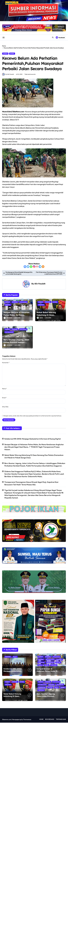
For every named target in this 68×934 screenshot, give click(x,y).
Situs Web (5, 407)
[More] (43, 266)
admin (41, 318)
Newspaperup (16, 719)
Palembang (41, 662)
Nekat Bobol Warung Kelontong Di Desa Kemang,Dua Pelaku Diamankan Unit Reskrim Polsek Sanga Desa (33, 456)
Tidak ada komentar (30, 74)
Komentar (6, 362)
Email (4, 398)
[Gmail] (37, 266)
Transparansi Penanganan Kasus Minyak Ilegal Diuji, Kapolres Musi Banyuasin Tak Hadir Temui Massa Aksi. (31, 483)
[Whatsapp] (31, 266)
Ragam (15, 656)
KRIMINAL (8, 304)
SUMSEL (12, 53)
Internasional (23, 302)
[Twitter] (28, 266)
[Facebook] (25, 266)
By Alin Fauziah (9, 74)
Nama (4, 388)
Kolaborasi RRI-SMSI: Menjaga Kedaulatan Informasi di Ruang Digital (32, 439)
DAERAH (5, 53)
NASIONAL (8, 656)
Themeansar (27, 719)
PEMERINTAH (50, 662)
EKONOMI (14, 302)
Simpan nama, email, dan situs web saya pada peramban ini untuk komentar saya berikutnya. (33, 416)
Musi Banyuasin (9, 332)
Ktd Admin (9, 318)
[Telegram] (40, 266)
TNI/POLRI (41, 304)
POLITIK (58, 662)
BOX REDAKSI (49, 719)
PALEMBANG (60, 684)
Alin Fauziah (39, 283)
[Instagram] (34, 266)
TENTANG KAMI (61, 719)
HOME (41, 719)
